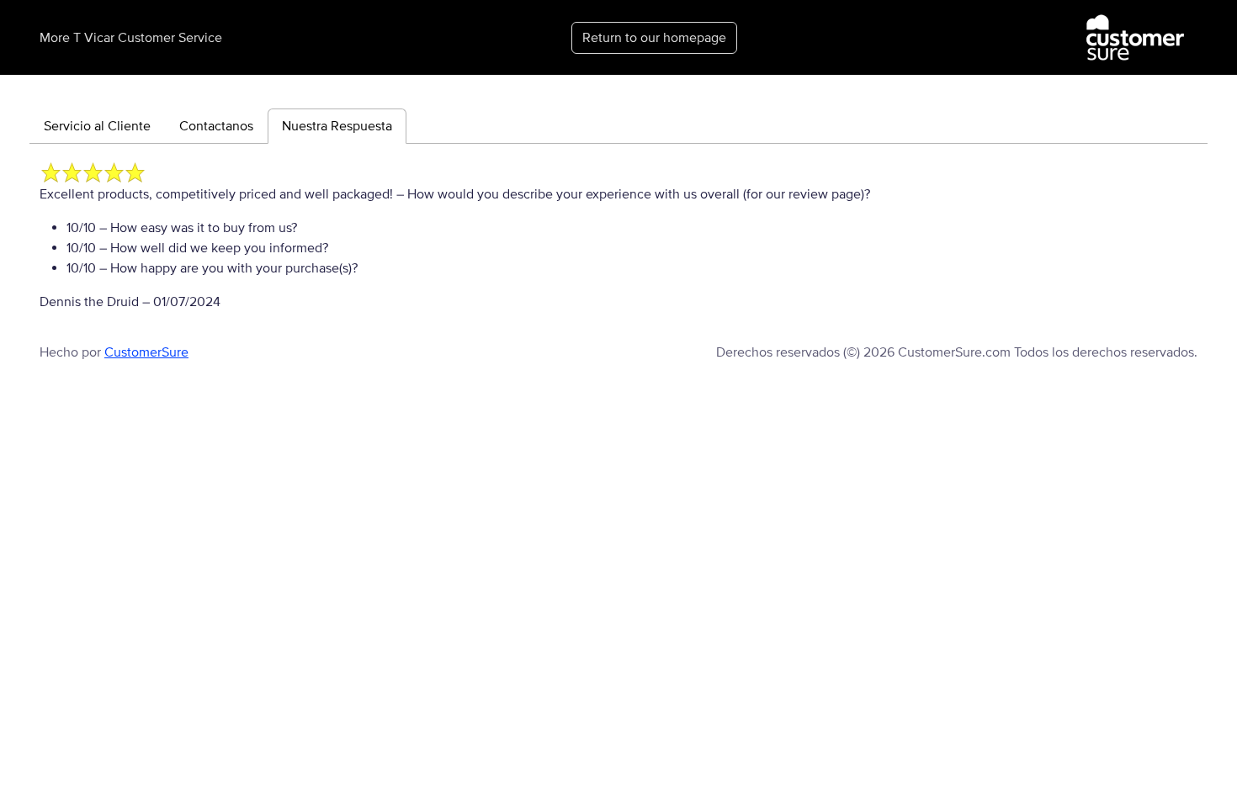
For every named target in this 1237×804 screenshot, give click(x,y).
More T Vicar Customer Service (131, 37)
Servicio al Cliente (97, 126)
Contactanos (216, 126)
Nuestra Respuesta (337, 126)
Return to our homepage (654, 37)
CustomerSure (146, 352)
